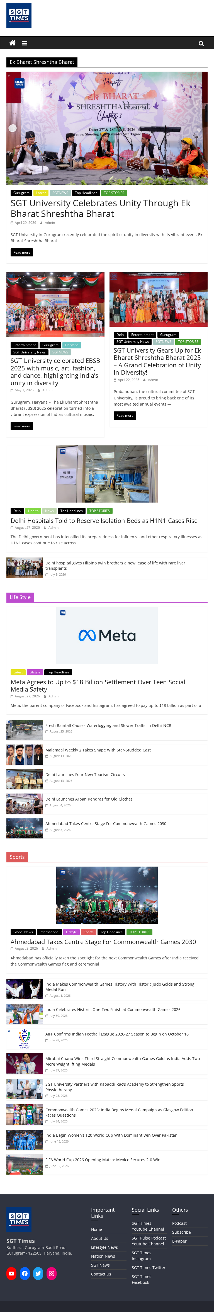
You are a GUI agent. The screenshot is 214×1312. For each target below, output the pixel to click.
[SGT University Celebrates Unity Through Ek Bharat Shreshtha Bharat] (107, 75)
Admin (50, 222)
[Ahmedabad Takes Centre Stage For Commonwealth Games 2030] (24, 821)
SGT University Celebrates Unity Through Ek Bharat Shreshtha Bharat (101, 208)
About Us (99, 1238)
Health (33, 510)
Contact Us (101, 1274)
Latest (41, 192)
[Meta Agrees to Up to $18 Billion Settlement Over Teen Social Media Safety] (107, 609)
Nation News (103, 1256)
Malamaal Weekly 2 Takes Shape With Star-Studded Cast (98, 750)
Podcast (179, 1223)
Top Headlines (86, 192)
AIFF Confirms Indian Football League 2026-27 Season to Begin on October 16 (117, 1034)
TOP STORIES (114, 192)
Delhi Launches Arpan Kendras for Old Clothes (89, 799)
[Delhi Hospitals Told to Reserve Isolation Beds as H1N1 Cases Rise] (107, 448)
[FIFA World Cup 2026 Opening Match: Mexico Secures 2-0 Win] (24, 1157)
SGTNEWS (60, 192)
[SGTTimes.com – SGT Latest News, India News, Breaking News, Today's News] (12, 43)
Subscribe (181, 1232)
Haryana (72, 345)
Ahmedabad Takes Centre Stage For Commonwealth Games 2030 (105, 823)
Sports (89, 932)
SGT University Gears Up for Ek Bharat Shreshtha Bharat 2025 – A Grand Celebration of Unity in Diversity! (157, 361)
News (49, 510)
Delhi (120, 334)
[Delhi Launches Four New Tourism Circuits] (24, 772)
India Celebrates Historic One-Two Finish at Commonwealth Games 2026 (113, 1009)
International (49, 932)
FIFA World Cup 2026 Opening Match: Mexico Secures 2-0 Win (102, 1159)
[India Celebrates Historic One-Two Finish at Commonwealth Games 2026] (24, 1007)
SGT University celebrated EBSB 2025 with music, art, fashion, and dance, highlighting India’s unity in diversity (55, 371)
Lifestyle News (104, 1247)
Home (96, 1229)
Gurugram (21, 192)
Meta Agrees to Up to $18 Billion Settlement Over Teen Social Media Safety (98, 685)
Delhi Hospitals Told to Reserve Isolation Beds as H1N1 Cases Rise (104, 520)
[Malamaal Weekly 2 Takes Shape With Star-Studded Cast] (24, 747)
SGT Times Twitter (149, 1267)
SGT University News (29, 352)
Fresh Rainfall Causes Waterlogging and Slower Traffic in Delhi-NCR (108, 725)
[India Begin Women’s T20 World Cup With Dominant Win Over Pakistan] (24, 1132)
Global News (23, 932)
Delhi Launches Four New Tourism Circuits (85, 774)
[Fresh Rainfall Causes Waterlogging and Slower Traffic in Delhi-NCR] (24, 723)
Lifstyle (35, 672)
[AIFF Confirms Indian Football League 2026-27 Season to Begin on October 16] (24, 1031)
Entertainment (24, 345)
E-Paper (179, 1241)
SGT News (100, 1265)
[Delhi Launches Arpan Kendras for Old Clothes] (24, 796)
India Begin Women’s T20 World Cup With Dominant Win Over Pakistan (111, 1135)
